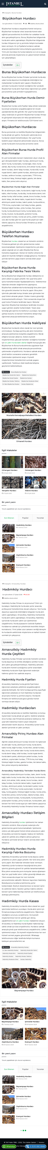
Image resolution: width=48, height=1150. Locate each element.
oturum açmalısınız (24, 509)
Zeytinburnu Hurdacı (24, 555)
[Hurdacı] (14, 4)
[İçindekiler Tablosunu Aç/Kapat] (16, 65)
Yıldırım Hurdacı (31, 491)
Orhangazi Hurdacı (9, 470)
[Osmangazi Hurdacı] (35, 462)
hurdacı (15, 241)
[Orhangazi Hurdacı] (12, 462)
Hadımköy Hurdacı (24, 525)
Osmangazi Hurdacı (33, 470)
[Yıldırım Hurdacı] (35, 482)
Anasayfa (7, 13)
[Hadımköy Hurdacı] (8, 528)
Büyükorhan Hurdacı (26, 378)
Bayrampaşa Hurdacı (24, 535)
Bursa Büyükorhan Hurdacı (18, 372)
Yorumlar (40, 518)
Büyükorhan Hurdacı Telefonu (11, 381)
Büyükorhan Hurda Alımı (29, 375)
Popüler (25, 518)
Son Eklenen (9, 518)
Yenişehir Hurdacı (9, 491)
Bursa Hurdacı (17, 13)
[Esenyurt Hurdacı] (8, 568)
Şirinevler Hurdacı (23, 545)
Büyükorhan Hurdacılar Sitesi (30, 381)
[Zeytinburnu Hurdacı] (8, 558)
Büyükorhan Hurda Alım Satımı (11, 375)
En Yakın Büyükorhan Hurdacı (11, 384)
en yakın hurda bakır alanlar (16, 343)
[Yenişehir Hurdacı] (12, 482)
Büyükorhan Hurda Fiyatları (10, 378)
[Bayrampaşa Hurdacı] (8, 538)
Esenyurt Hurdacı (23, 565)
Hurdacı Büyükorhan (27, 384)
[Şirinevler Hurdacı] (8, 548)
